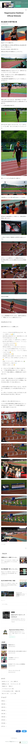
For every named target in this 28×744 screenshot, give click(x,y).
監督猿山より (5, 683)
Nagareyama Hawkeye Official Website (14, 14)
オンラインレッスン (15, 683)
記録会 (17, 691)
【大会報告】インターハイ (13, 657)
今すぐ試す (18, 6)
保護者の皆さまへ (11, 644)
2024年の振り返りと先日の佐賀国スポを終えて (17, 651)
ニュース (13, 693)
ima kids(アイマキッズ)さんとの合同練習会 (16, 664)
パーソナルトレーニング (8, 688)
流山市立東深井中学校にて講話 (8, 580)
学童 (10, 686)
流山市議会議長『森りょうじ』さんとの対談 (11, 569)
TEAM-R (4, 686)
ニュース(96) (3, 544)
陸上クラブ (5, 693)
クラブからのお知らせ (7, 691)
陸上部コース (5, 681)
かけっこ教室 (14, 681)
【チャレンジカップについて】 (14, 670)
